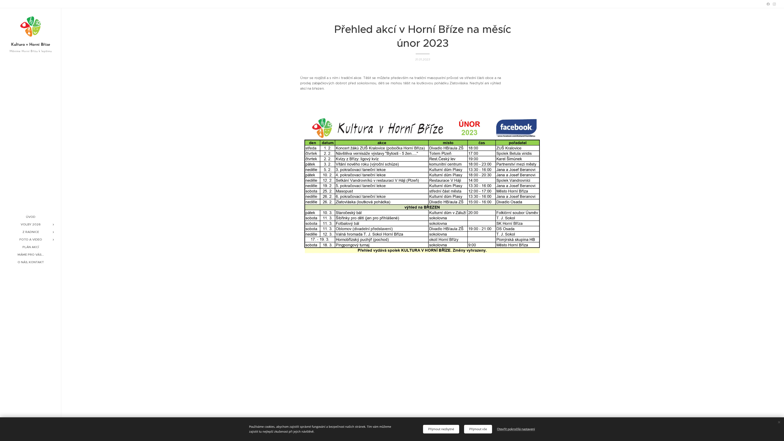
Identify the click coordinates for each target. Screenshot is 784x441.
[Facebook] (768, 4)
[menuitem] (30, 216)
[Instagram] (774, 4)
